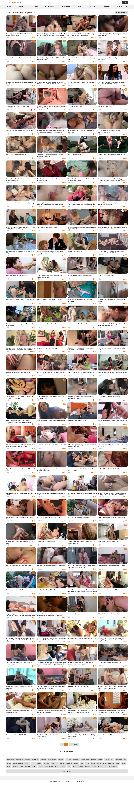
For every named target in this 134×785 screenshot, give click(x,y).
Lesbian (14, 3)
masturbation (49, 766)
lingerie (27, 763)
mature (63, 766)
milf (125, 759)
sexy (33, 763)
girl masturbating (18, 763)
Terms (68, 782)
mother (34, 766)
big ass (76, 763)
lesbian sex (35, 759)
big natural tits (101, 763)
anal (21, 766)
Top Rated (34, 7)
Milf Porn (106, 7)
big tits (107, 759)
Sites (79, 7)
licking (94, 766)
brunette (68, 759)
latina (123, 763)
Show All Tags (67, 771)
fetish (9, 763)
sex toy (41, 766)
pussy (57, 766)
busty (74, 766)
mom (87, 763)
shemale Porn (122, 7)
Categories (66, 7)
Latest (20, 7)
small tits (15, 766)
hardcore (69, 763)
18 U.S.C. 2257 (79, 782)
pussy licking (52, 759)
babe (8, 766)
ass (106, 766)
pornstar (60, 759)
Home (9, 7)
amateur (27, 766)
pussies (100, 766)
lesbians (80, 766)
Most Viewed (49, 7)
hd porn (93, 759)
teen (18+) (54, 763)
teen (69, 766)
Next (75, 744)
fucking (27, 759)
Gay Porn (92, 7)
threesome (118, 759)
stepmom (111, 763)
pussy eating (113, 766)
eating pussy (85, 759)
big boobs (76, 759)
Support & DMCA (55, 782)
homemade (10, 759)
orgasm (39, 763)
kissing (93, 763)
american (46, 763)
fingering (43, 759)
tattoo (118, 763)
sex (112, 759)
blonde (62, 763)
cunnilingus (19, 759)
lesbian (100, 759)
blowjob (87, 766)
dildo (81, 763)
